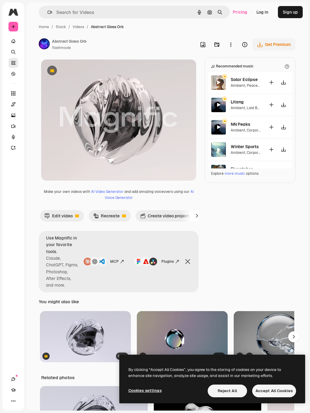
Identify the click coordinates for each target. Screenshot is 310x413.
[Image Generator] (13, 115)
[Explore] (13, 74)
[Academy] (13, 390)
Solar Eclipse (244, 79)
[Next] (196, 216)
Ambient (238, 85)
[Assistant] (13, 148)
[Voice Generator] (13, 137)
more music (235, 173)
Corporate (255, 130)
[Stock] (13, 63)
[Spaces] (13, 104)
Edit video (59, 217)
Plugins (167, 261)
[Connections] (13, 379)
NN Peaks (240, 124)
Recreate (106, 217)
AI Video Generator (107, 191)
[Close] (187, 261)
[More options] (231, 44)
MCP (114, 261)
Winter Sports (245, 146)
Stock (61, 26)
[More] (13, 401)
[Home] (13, 41)
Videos (78, 26)
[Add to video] (271, 82)
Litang (237, 102)
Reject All (227, 390)
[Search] (13, 52)
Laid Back (255, 108)
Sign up (290, 12)
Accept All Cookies (274, 390)
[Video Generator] (13, 126)
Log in (262, 12)
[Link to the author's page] (44, 44)
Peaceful (254, 85)
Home (44, 26)
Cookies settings (145, 390)
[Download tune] (283, 82)
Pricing (240, 12)
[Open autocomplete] (47, 12)
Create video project (164, 217)
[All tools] (13, 93)
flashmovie (61, 47)
